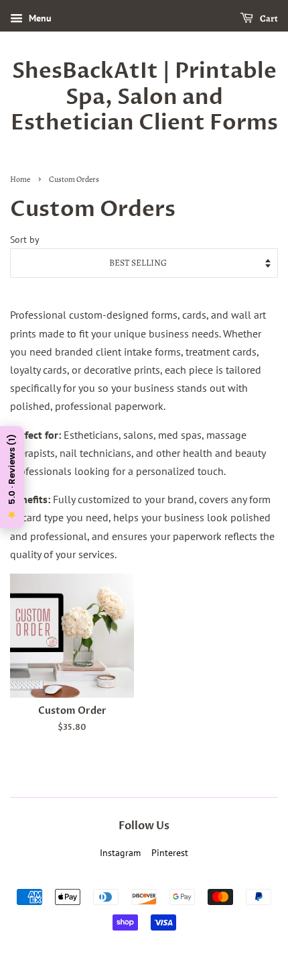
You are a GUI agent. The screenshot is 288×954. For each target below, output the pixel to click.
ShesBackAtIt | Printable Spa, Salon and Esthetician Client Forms (144, 97)
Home (20, 179)
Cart (268, 18)
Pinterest (169, 853)
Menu (39, 18)
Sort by (25, 239)
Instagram (120, 853)
